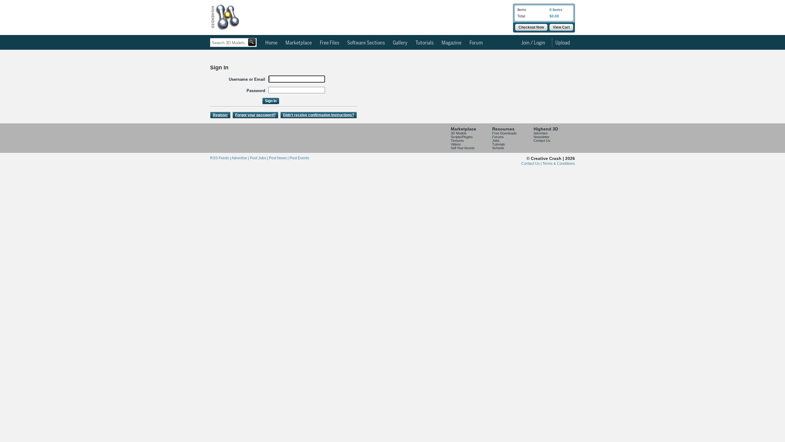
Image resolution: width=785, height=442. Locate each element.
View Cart (561, 27)
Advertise (541, 133)
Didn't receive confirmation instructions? (318, 115)
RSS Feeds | (221, 158)
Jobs (496, 140)
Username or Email (247, 79)
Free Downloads (504, 133)
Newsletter (542, 137)
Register (220, 115)
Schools (498, 148)
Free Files (329, 43)
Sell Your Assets (463, 148)
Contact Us (542, 140)
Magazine (451, 43)
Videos (456, 144)
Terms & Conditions (558, 163)
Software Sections (366, 43)
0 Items (556, 10)
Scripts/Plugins (462, 137)
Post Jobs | (259, 158)
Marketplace (298, 43)
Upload (562, 43)
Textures (457, 140)
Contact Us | (531, 163)
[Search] (252, 42)
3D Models (459, 133)
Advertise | (241, 158)
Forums (498, 137)
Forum (476, 43)
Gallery (400, 43)
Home (271, 43)
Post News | (279, 158)
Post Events (299, 158)
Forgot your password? (255, 115)
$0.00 (554, 16)
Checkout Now (531, 27)
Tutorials (424, 43)
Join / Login (533, 43)
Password (256, 90)
